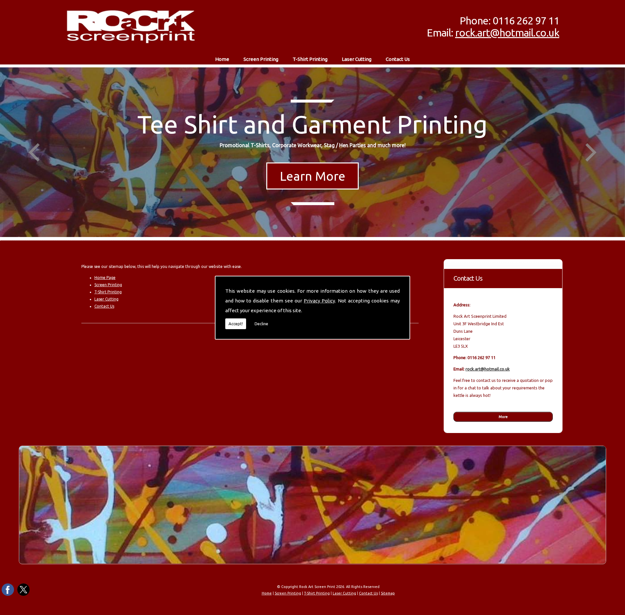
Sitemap (388, 593)
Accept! (236, 323)
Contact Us (398, 59)
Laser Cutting (356, 59)
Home (222, 59)
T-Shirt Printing (310, 59)
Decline (261, 323)
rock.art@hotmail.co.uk (507, 32)
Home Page (105, 277)
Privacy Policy (319, 300)
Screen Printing (260, 59)
